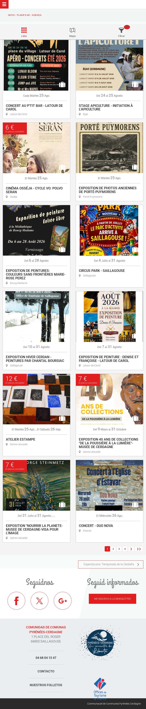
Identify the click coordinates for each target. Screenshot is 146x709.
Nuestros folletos (46, 685)
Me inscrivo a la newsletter (112, 598)
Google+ (63, 601)
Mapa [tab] (72, 36)
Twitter (39, 601)
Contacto (46, 671)
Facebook (16, 601)
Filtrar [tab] (121, 36)
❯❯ (139, 548)
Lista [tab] (24, 36)
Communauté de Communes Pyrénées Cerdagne (114, 703)
